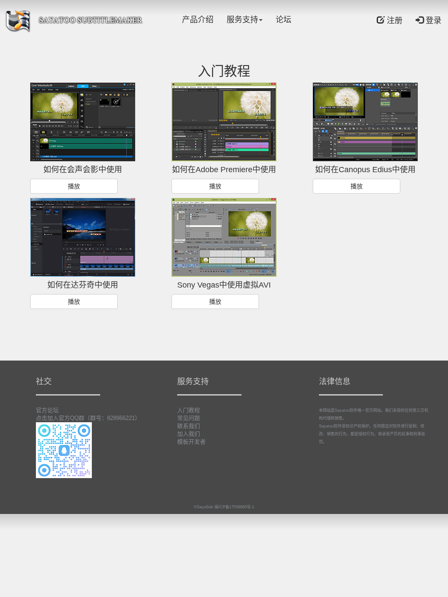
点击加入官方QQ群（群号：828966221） (88, 418)
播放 (74, 186)
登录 (432, 20)
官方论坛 (47, 410)
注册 (393, 20)
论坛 (283, 19)
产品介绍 (198, 19)
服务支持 (242, 19)
